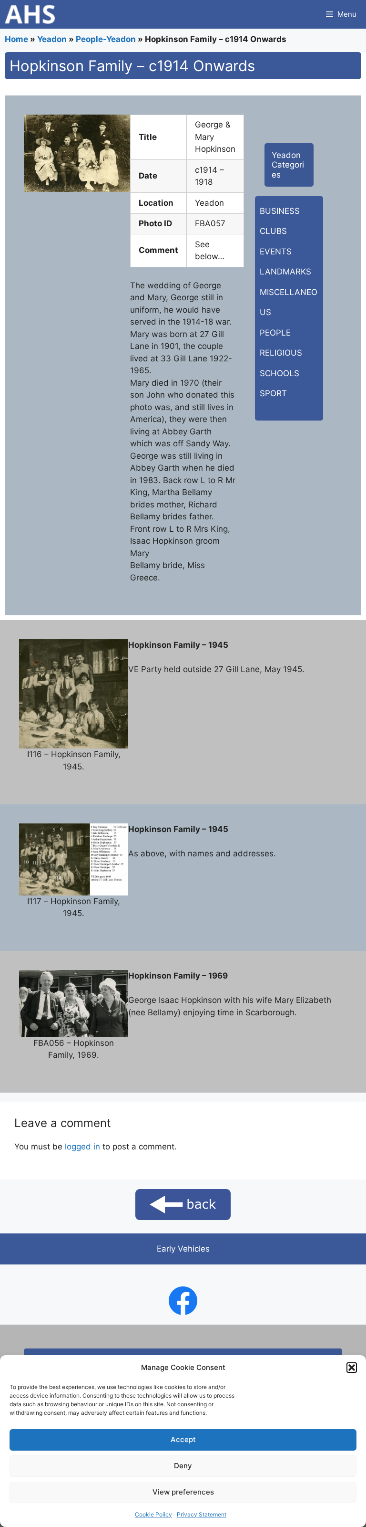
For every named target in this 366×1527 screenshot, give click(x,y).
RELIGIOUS (281, 353)
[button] (351, 1367)
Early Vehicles (183, 1248)
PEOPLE (275, 332)
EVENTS (276, 251)
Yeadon (52, 39)
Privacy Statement (201, 1514)
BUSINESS (280, 211)
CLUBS (273, 231)
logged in (82, 1146)
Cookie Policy (153, 1514)
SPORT (273, 393)
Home (16, 39)
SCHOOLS (279, 373)
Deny (183, 1465)
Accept (183, 1439)
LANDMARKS (285, 271)
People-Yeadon (106, 39)
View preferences (183, 1491)
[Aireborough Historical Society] (30, 14)
